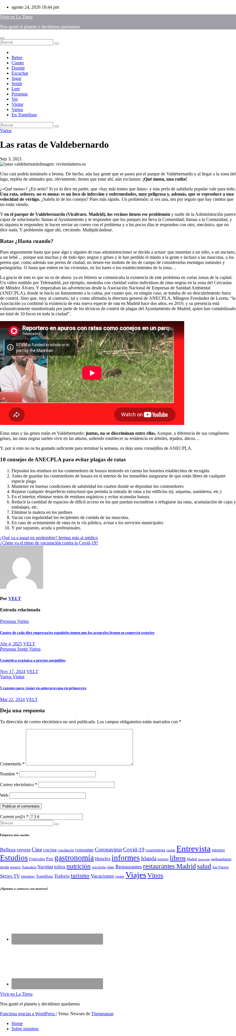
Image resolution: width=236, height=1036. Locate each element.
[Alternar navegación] (2, 38)
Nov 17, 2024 (12, 671)
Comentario (12, 763)
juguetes (163, 859)
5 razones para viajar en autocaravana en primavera (43, 688)
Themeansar (102, 1013)
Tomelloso (44, 876)
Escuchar (20, 73)
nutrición (78, 866)
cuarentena (155, 850)
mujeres (15, 867)
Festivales (37, 859)
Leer (16, 88)
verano (119, 876)
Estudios (14, 857)
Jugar (16, 78)
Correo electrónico (18, 784)
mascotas (204, 859)
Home (17, 1023)
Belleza (8, 850)
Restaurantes (128, 867)
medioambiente (221, 859)
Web (4, 795)
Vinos (155, 875)
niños (59, 867)
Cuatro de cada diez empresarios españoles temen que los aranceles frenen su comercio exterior (77, 632)
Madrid (192, 859)
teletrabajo (28, 876)
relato (110, 867)
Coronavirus (108, 849)
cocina (50, 850)
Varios (17, 109)
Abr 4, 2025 (11, 643)
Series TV (10, 876)
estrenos (218, 850)
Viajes (135, 874)
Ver (15, 99)
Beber (17, 57)
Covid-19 (133, 849)
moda (4, 867)
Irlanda (148, 858)
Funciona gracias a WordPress (28, 1013)
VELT (14, 598)
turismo (80, 875)
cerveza (24, 849)
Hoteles (103, 858)
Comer (18, 62)
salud (204, 866)
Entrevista (193, 848)
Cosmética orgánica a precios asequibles (33, 660)
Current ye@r (14, 816)
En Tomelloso (24, 114)
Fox (49, 858)
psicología (99, 867)
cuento (170, 850)
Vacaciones (102, 876)
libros (178, 858)
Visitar (17, 104)
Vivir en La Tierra (16, 16)
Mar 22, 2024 (12, 699)
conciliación (66, 850)
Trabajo (62, 876)
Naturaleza (29, 867)
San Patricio (220, 867)
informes (126, 857)
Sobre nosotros (25, 1028)
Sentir (17, 83)
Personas (20, 93)
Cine (37, 849)
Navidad (45, 866)
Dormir (18, 67)
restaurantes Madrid (169, 866)
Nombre (9, 773)
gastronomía (74, 857)
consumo (84, 850)
